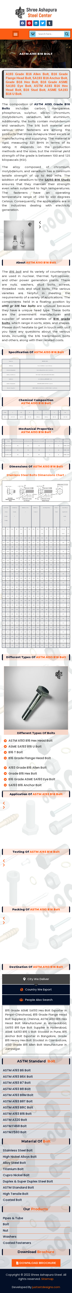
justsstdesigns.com (46, 1287)
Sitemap (47, 1279)
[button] (15, 34)
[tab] (36, 979)
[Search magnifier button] (67, 34)
